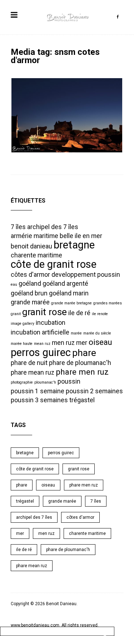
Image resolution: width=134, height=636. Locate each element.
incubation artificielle (40, 332)
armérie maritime (34, 235)
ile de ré (79, 313)
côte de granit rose (53, 264)
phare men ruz (82, 371)
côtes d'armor (30, 274)
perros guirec (41, 352)
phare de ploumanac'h (80, 362)
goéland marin (69, 293)
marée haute (22, 343)
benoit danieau (31, 246)
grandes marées (107, 303)
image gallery (22, 323)
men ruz (63, 342)
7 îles (18, 227)
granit (16, 314)
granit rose (44, 312)
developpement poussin (85, 274)
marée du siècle (97, 333)
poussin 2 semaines (94, 391)
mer (81, 342)
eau (14, 284)
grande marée (30, 302)
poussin (69, 381)
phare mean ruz (32, 372)
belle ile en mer (81, 235)
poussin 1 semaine (37, 391)
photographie (22, 382)
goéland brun (29, 293)
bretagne (74, 245)
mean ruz (42, 343)
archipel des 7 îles (52, 227)
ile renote (100, 314)
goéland (30, 283)
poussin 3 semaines (39, 400)
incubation (50, 322)
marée (76, 333)
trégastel (82, 400)
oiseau (100, 342)
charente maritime (36, 255)
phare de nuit (29, 362)
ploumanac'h (45, 382)
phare (84, 352)
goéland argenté (65, 283)
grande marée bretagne (71, 303)
